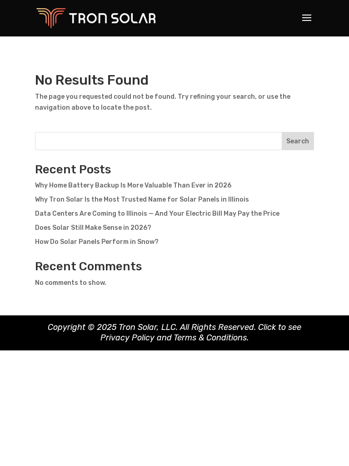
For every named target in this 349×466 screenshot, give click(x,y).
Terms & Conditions (210, 338)
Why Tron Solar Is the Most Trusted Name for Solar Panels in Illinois (142, 199)
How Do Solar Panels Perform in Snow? (97, 242)
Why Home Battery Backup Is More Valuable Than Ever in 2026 (133, 185)
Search (297, 141)
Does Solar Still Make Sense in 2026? (93, 228)
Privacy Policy (127, 338)
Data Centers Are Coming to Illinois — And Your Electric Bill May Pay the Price (157, 214)
